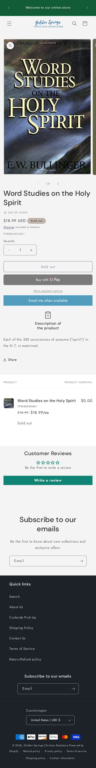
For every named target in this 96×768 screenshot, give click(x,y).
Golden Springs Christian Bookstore (46, 745)
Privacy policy (53, 751)
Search (14, 596)
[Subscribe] (81, 561)
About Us (16, 607)
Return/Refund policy (25, 659)
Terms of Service (22, 648)
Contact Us (17, 638)
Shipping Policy (21, 627)
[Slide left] (38, 184)
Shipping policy (35, 758)
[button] (9, 24)
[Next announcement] (87, 8)
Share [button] (12, 359)
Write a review (48, 480)
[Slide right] (58, 184)
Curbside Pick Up (22, 617)
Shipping (8, 227)
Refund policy (31, 751)
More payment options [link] (48, 291)
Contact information (62, 758)
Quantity (9, 241)
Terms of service (77, 751)
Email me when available (48, 300)
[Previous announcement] (8, 8)
